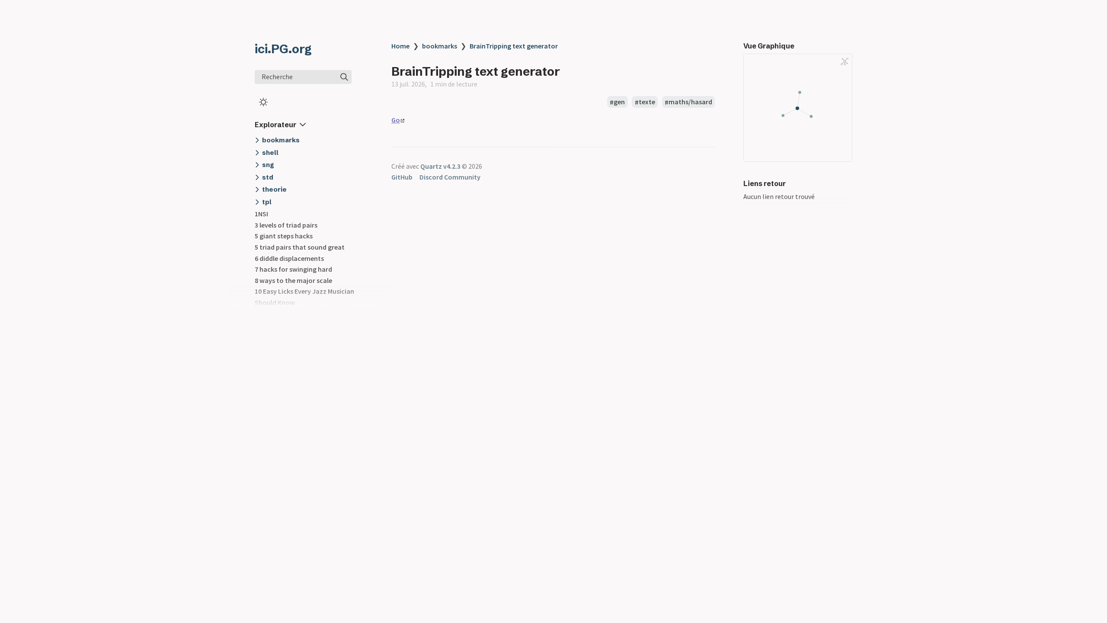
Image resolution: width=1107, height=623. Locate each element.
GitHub (402, 177)
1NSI (261, 213)
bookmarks (439, 46)
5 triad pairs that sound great (300, 247)
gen (619, 102)
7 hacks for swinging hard (293, 269)
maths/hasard (690, 102)
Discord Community (449, 177)
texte (647, 102)
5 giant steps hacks (284, 235)
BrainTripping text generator (514, 46)
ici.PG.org (283, 49)
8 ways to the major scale (293, 280)
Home (400, 46)
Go (395, 120)
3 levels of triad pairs (286, 225)
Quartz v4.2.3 (440, 166)
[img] (344, 77)
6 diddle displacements (289, 258)
